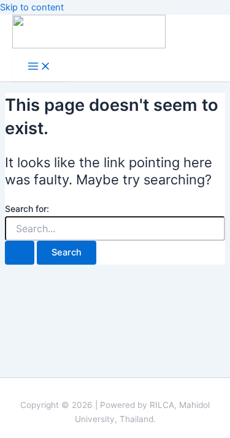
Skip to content (32, 7)
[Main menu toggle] (39, 67)
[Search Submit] (19, 253)
